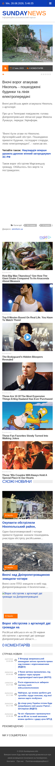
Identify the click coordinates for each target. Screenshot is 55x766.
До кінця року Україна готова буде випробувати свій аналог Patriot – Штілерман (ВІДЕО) (35, 706)
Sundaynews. (42, 758)
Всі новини (31, 225)
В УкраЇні (46, 225)
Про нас (20, 761)
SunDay (24, 13)
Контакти (11, 761)
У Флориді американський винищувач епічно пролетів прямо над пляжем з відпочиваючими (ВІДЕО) (35, 663)
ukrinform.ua (17, 229)
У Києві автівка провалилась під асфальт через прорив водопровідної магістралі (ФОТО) (34, 674)
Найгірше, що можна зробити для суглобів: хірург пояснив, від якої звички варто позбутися (35, 695)
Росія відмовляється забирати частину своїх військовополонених (33, 685)
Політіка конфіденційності (37, 761)
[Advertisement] (28, 198)
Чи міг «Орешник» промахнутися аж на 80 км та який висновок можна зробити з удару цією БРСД (35, 716)
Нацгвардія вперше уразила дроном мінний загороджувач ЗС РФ (26, 153)
